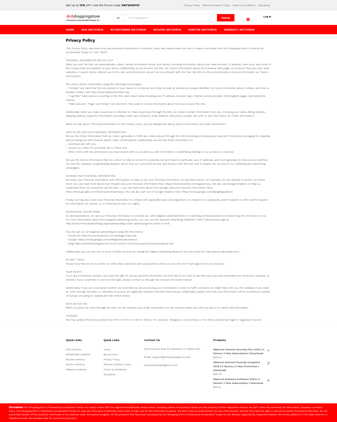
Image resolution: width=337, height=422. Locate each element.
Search (225, 17)
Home (70, 29)
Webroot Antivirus (239, 29)
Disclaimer (264, 5)
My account (110, 354)
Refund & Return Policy (216, 5)
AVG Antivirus (92, 29)
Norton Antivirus (203, 29)
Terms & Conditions (244, 5)
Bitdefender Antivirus (128, 29)
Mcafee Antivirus (167, 29)
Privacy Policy (192, 5)
